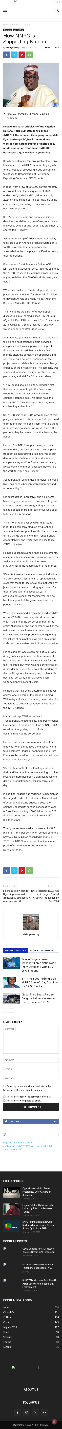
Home (6, 24)
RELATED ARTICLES (15, 950)
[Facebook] (6, 55)
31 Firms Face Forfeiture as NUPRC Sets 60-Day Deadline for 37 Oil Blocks (39, 982)
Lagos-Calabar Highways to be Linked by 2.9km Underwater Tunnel (38, 1208)
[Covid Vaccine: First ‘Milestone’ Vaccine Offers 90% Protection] (11, 1253)
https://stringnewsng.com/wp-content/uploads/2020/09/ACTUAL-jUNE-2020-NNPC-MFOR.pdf (28, 1146)
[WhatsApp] (29, 55)
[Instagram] (26, 1412)
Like (54, 1121)
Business (16, 24)
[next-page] (11, 1011)
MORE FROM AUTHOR (41, 950)
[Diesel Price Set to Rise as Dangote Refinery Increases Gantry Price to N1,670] (11, 998)
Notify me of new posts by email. (24, 1100)
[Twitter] (14, 55)
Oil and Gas (29, 24)
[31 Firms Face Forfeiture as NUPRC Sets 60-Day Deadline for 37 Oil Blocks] (11, 982)
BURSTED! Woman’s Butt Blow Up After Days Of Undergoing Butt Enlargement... (39, 1283)
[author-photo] (31, 929)
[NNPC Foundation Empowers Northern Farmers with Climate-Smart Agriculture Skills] (11, 1226)
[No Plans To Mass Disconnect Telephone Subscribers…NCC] (11, 1268)
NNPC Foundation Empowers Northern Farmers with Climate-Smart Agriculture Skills (38, 1225)
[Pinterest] (22, 55)
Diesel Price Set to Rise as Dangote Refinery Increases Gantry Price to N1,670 (38, 998)
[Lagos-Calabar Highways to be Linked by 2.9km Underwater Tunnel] (11, 1209)
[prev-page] (5, 1011)
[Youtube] (44, 1412)
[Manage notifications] (54, 1421)
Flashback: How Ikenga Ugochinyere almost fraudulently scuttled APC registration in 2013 (17, 896)
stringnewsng (13, 47)
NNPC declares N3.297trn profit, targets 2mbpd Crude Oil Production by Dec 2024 (45, 896)
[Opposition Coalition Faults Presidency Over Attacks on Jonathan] (11, 1192)
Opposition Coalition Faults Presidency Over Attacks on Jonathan (36, 1191)
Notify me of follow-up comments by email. (29, 1096)
